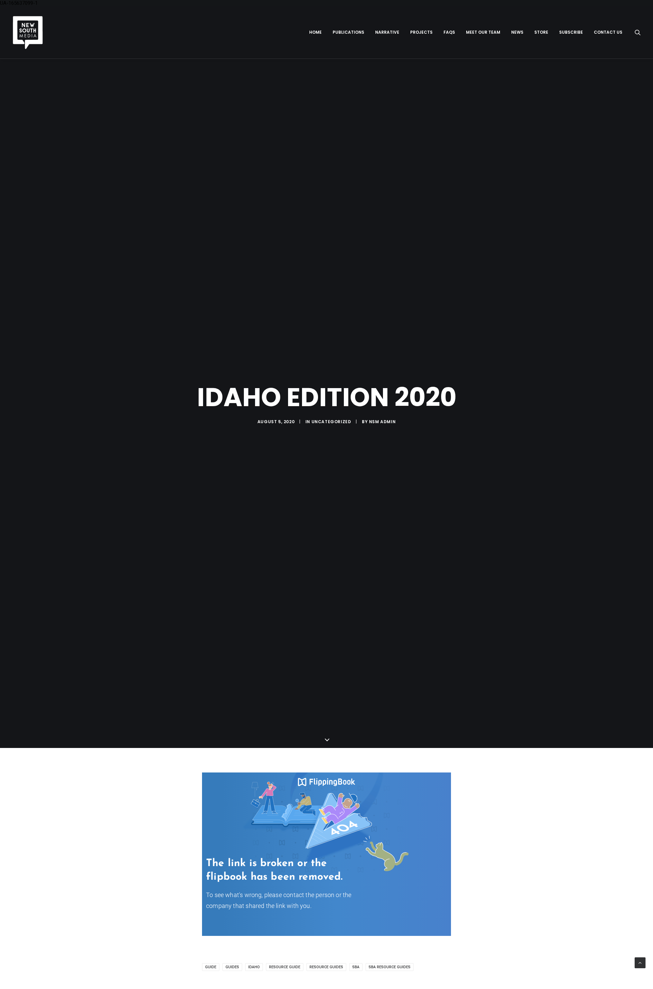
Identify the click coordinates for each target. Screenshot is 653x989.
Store (541, 32)
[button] (638, 32)
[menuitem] (315, 32)
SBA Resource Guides (390, 967)
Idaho (254, 967)
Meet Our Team (483, 32)
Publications (348, 32)
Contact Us (608, 32)
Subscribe (571, 32)
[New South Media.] (27, 32)
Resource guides (326, 967)
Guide (210, 967)
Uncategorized (331, 422)
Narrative (387, 32)
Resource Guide (284, 967)
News (517, 32)
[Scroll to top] (640, 962)
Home (315, 32)
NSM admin (382, 422)
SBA (355, 967)
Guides (232, 967)
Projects (421, 32)
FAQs (449, 32)
